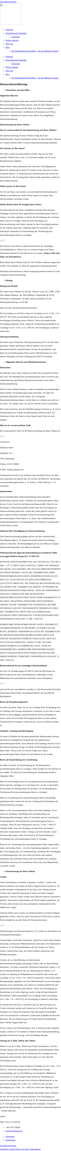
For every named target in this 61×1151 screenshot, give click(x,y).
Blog (8, 47)
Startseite (9, 30)
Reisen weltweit (12, 40)
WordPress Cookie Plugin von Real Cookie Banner (20, 1149)
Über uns (9, 44)
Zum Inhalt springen (8, 2)
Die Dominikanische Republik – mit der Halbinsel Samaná (34, 51)
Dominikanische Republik (16, 33)
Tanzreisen (15, 37)
